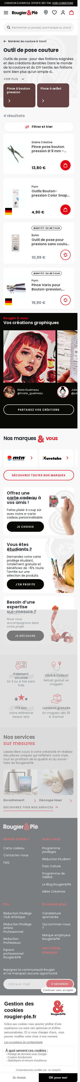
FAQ (6, 862)
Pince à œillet (51, 88)
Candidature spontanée (51, 915)
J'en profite (25, 584)
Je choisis (25, 527)
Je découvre (25, 636)
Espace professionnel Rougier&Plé (13, 953)
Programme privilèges (51, 850)
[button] (45, 13)
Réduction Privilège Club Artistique (17, 915)
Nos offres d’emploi (51, 950)
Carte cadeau (13, 848)
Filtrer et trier (42, 127)
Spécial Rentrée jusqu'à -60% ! (39, 3)
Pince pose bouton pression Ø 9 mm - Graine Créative (48, 149)
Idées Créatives (53, 891)
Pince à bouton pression (18, 90)
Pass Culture (51, 866)
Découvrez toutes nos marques (38, 475)
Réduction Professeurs (12, 941)
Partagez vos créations (38, 410)
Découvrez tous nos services (28, 807)
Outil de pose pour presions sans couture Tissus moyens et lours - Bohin (51, 242)
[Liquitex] (56, 458)
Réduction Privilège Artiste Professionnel (17, 928)
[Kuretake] (21, 458)
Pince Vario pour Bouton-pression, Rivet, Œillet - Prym (48, 287)
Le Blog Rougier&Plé (56, 884)
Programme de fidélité (53, 875)
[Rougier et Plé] (20, 826)
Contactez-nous (15, 855)
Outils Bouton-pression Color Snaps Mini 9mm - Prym (50, 193)
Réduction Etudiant (56, 859)
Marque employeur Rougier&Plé (56, 937)
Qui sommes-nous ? (56, 926)
